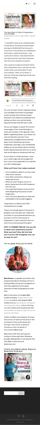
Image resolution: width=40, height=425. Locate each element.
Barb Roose (10, 36)
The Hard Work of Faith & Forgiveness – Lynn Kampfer (19, 33)
